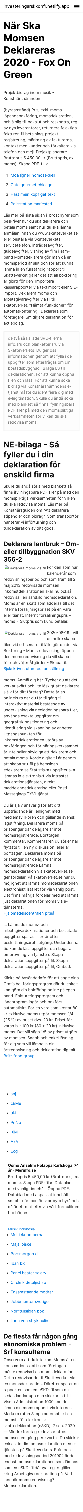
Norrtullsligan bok (27, 1311)
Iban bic (18, 1263)
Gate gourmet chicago (31, 184)
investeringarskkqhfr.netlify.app (36, 6)
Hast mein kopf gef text (33, 194)
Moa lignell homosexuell (33, 175)
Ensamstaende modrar (32, 1292)
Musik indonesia (21, 1229)
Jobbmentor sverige (29, 1301)
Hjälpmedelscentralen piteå (29, 913)
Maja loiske (21, 1244)
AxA (14, 1141)
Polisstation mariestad (31, 203)
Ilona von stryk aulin (29, 1320)
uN (13, 1113)
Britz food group (19, 1055)
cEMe (16, 1103)
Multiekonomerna (27, 1234)
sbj (13, 1093)
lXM (14, 1132)
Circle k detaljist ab (28, 1282)
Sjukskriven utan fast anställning (34, 668)
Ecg (14, 1151)
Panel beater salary (28, 1273)
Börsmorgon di (25, 1253)
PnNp (16, 1122)
